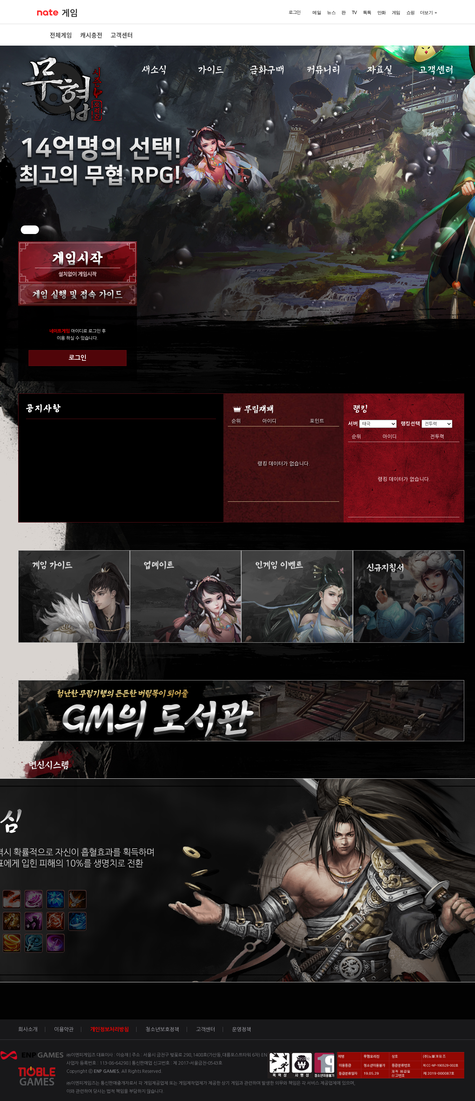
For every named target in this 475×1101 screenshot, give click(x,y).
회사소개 (27, 1029)
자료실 (380, 70)
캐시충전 (91, 34)
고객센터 (122, 34)
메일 (316, 12)
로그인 (77, 358)
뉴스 (331, 12)
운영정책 (241, 1029)
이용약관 (63, 1029)
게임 (69, 13)
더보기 (426, 12)
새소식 (154, 70)
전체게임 (61, 34)
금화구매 (267, 70)
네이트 (47, 12)
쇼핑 (410, 12)
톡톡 (367, 12)
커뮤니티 (323, 70)
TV (354, 12)
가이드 (210, 70)
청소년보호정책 (162, 1029)
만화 (381, 12)
